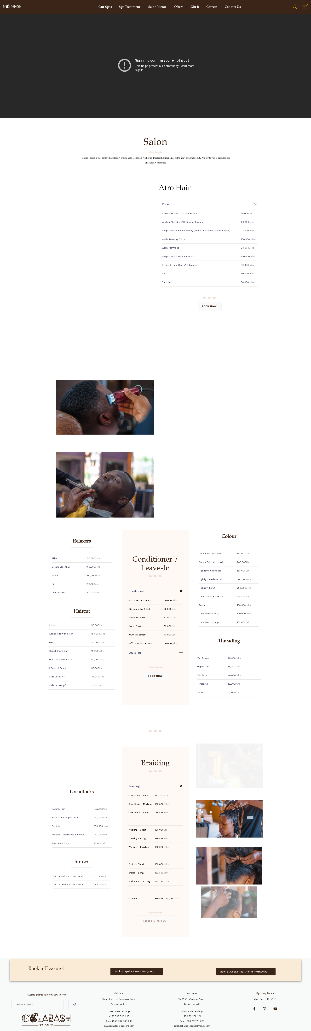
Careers (211, 7)
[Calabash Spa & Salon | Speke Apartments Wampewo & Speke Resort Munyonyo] (12, 7)
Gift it (194, 7)
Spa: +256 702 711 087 (192, 1021)
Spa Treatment (129, 7)
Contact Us (233, 7)
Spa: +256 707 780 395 (119, 1021)
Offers (178, 7)
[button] (209, 306)
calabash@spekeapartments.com (192, 1026)
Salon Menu (157, 7)
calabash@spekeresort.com (119, 1026)
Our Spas (105, 7)
